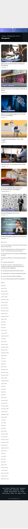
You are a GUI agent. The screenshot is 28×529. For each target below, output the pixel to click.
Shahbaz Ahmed (5, 191)
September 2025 (5, 299)
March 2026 (4, 288)
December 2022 (4, 347)
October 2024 (4, 313)
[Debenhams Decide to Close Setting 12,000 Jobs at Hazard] (14, 78)
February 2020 (4, 434)
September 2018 (5, 478)
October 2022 (4, 350)
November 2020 (4, 408)
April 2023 (3, 338)
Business (5, 60)
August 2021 (4, 383)
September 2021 (5, 380)
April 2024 (3, 327)
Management (11, 60)
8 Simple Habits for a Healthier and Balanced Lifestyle (14, 273)
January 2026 (4, 291)
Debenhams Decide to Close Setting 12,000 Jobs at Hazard (14, 89)
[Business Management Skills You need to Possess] (14, 226)
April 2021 (3, 394)
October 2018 (4, 476)
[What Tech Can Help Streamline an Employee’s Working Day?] (14, 53)
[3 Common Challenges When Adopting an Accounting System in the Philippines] (14, 177)
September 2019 (5, 448)
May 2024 (3, 324)
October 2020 (4, 411)
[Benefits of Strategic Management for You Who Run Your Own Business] (14, 103)
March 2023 (4, 341)
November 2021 (4, 375)
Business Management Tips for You (10, 213)
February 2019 (4, 467)
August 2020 (4, 417)
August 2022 (4, 355)
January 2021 (4, 403)
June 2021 (3, 389)
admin (3, 92)
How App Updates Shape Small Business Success (13, 270)
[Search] (25, 30)
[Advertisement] (14, 14)
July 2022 (3, 358)
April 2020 (3, 428)
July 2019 (3, 453)
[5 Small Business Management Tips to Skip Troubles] (14, 129)
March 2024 (4, 330)
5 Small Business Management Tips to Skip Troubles (12, 140)
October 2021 (4, 378)
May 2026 (3, 285)
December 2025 (4, 294)
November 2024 (4, 310)
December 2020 (4, 406)
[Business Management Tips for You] (14, 202)
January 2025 (4, 305)
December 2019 (4, 439)
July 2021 (3, 386)
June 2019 (3, 456)
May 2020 (3, 425)
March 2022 (4, 366)
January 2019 (4, 470)
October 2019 (4, 445)
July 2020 (3, 420)
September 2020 (5, 414)
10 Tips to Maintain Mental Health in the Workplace (14, 279)
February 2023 (4, 344)
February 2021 (4, 400)
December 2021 (4, 372)
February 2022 (4, 369)
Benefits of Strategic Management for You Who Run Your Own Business (13, 114)
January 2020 (4, 436)
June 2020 (3, 422)
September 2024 (5, 316)
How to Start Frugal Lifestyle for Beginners (12, 276)
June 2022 (3, 361)
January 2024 (4, 333)
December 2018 (4, 473)
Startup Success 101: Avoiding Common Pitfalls (13, 164)
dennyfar (4, 67)
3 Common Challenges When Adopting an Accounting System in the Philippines (11, 188)
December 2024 (4, 308)
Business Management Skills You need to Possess (13, 236)
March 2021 (4, 397)
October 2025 (4, 296)
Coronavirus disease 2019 (8, 262)
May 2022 (3, 364)
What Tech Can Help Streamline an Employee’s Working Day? (13, 64)
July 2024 (3, 322)
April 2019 (3, 462)
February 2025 (4, 302)
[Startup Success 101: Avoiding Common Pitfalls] (14, 154)
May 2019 (3, 459)
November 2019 (4, 442)
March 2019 (4, 464)
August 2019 (4, 450)
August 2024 (4, 319)
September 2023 (5, 336)
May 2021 (3, 392)
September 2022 (5, 352)
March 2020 (4, 431)
